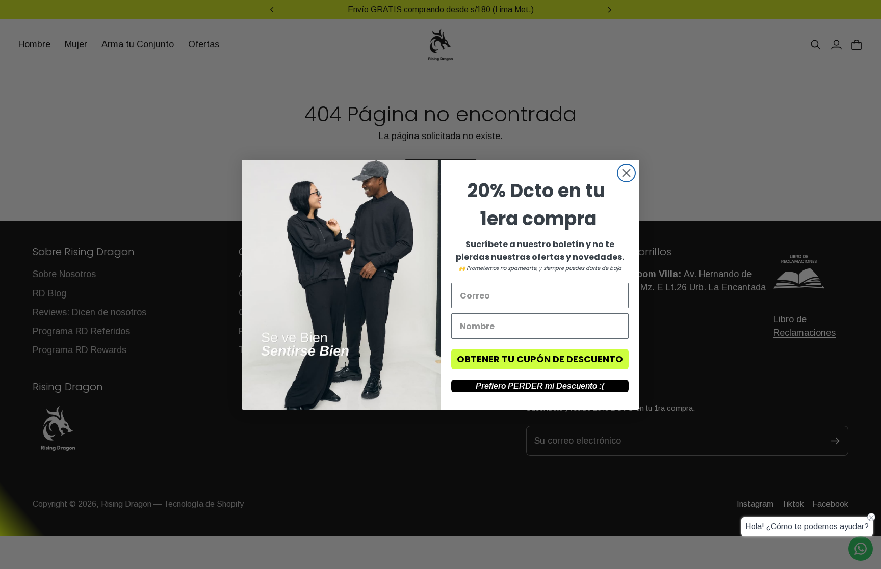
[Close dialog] (626, 173)
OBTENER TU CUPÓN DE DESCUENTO (540, 359)
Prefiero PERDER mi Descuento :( (540, 386)
